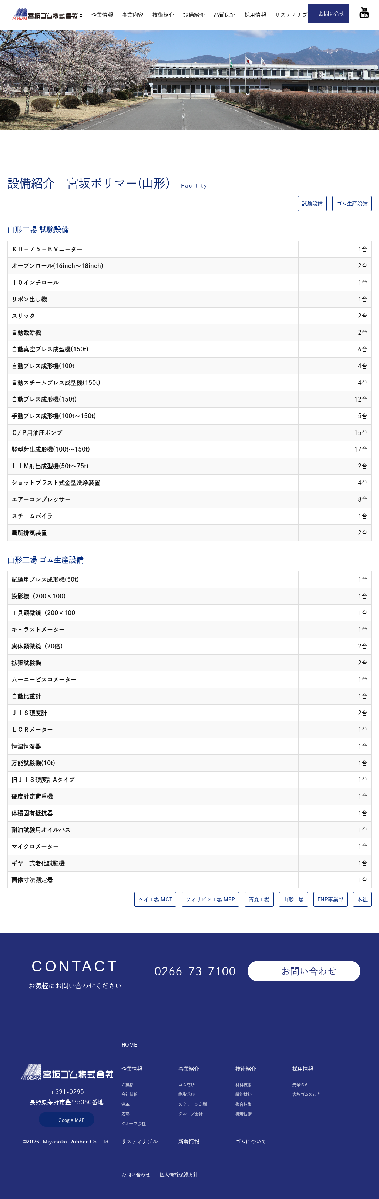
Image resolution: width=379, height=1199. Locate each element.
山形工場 (293, 899)
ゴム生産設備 (352, 203)
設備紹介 (194, 14)
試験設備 (312, 203)
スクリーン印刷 (192, 1104)
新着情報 (188, 1141)
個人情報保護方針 (179, 1174)
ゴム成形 (186, 1085)
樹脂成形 (186, 1094)
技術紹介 (163, 14)
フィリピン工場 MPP (210, 899)
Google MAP (71, 1120)
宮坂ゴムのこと (306, 1094)
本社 (362, 899)
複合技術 (243, 1104)
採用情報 (255, 14)
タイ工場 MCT (155, 899)
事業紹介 (188, 1068)
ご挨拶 (127, 1085)
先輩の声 (300, 1085)
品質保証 (225, 14)
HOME (44, 13)
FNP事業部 (330, 899)
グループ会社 (133, 1124)
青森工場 (259, 899)
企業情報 (102, 14)
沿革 (125, 1104)
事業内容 (133, 14)
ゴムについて (250, 1141)
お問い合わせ (308, 971)
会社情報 (129, 1094)
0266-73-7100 (195, 971)
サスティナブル (294, 14)
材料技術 (243, 1085)
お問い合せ (332, 13)
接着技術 (243, 1114)
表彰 (125, 1114)
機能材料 (243, 1094)
